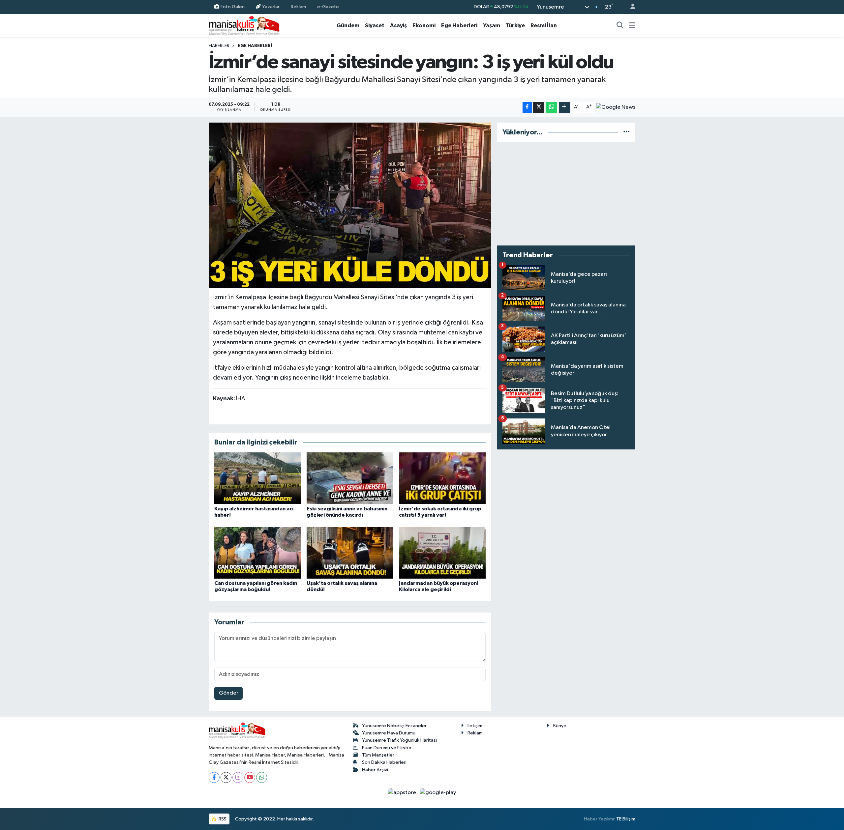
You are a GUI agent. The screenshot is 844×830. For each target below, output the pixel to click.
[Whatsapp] (261, 777)
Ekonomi (424, 25)
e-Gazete (328, 6)
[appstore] (403, 792)
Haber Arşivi (375, 769)
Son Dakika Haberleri (384, 762)
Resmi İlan (543, 25)
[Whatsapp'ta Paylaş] (551, 107)
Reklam (298, 6)
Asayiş (398, 25)
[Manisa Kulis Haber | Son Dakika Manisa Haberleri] (244, 25)
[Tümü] (626, 132)
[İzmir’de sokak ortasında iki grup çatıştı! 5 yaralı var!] (442, 478)
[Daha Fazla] (564, 107)
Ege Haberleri (459, 25)
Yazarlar (271, 6)
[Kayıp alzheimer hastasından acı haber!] (257, 478)
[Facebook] (214, 777)
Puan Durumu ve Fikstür (386, 747)
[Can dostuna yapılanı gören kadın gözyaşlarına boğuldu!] (257, 553)
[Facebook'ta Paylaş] (527, 107)
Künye (559, 725)
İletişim (474, 725)
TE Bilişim (625, 818)
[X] (226, 777)
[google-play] (438, 792)
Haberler (219, 45)
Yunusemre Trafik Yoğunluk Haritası (399, 740)
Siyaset (374, 25)
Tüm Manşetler (378, 755)
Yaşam (491, 25)
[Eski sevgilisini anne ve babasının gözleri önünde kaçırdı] (350, 478)
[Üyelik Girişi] (630, 7)
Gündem (348, 25)
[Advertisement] (566, 194)
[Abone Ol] (615, 107)
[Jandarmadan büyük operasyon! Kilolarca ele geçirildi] (442, 553)
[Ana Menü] (632, 25)
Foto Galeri (233, 6)
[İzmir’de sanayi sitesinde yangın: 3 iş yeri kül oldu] (350, 205)
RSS (222, 818)
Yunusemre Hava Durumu (388, 732)
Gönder (228, 693)
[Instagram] (237, 777)
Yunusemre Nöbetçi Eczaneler (394, 725)
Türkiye (515, 25)
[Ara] (620, 25)
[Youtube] (249, 777)
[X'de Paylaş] (538, 107)
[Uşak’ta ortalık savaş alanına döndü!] (350, 553)
